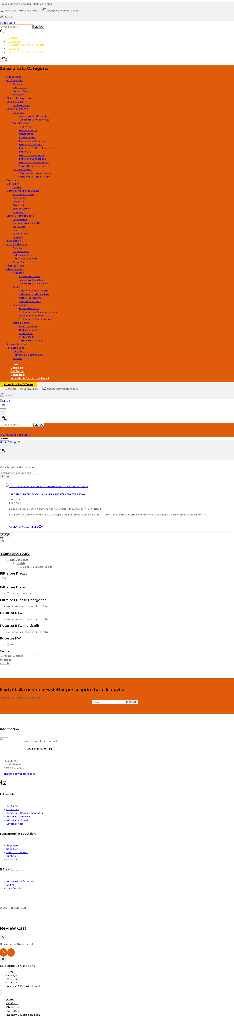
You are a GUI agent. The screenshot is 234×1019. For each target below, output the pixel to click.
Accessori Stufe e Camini (34, 283)
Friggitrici (18, 201)
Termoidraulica (15, 347)
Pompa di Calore (29, 308)
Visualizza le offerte (18, 384)
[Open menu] (3, 412)
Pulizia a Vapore (22, 255)
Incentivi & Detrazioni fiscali (30, 378)
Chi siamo (12, 979)
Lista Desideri (14, 888)
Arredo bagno (14, 76)
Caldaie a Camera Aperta (33, 290)
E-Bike (17, 187)
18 (11, 644)
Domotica (12, 180)
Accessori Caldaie (29, 276)
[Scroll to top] (3, 952)
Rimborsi (11, 856)
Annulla (4, 663)
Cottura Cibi (20, 198)
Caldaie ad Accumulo (31, 297)
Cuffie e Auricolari (23, 91)
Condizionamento (17, 108)
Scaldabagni (20, 305)
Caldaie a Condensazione (34, 294)
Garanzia (11, 859)
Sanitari (17, 358)
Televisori (19, 94)
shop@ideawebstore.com (19, 773)
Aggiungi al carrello (24, 526)
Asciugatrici (20, 219)
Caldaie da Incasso (30, 301)
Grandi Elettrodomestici (20, 215)
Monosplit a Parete (30, 144)
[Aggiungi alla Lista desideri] (7, 483)
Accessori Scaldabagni (32, 280)
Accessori (19, 84)
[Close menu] (1, 992)
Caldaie (17, 287)
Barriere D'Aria (28, 130)
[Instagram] (4, 783)
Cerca (39, 26)
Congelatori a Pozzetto (27, 223)
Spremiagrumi (21, 208)
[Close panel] (3, 959)
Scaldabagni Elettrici (31, 315)
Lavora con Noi (15, 823)
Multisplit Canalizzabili (33, 158)
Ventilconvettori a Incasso (35, 173)
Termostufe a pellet (31, 340)
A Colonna (25, 126)
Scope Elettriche (23, 262)
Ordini (10, 884)
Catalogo (11, 975)
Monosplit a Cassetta (32, 141)
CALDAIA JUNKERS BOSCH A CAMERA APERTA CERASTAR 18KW (47, 494)
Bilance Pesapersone (19, 98)
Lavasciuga (19, 230)
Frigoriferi (19, 226)
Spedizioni (12, 849)
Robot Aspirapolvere (25, 258)
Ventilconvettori (22, 169)
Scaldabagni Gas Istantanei (35, 319)
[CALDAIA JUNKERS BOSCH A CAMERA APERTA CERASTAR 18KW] (47, 486)
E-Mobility (12, 183)
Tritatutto (19, 212)
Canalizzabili (26, 133)
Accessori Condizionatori (34, 116)
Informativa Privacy (18, 816)
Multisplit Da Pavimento (34, 162)
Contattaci (14, 48)
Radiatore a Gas (28, 330)
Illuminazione (14, 240)
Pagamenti (13, 845)
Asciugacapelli (21, 105)
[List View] (7, 477)
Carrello (12, 37)
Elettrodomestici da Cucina (22, 190)
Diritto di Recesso (17, 852)
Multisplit (25, 151)
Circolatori (19, 351)
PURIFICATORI (15, 265)
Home (10, 971)
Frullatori (18, 205)
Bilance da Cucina (23, 194)
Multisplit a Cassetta (31, 155)
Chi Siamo (14, 41)
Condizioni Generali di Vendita (26, 45)
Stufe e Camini (21, 322)
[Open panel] (3, 406)
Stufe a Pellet (27, 337)
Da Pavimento (27, 137)
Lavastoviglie (20, 233)
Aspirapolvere (21, 251)
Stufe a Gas (26, 333)
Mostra (6, 659)
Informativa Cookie (17, 820)
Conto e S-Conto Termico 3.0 (25, 52)
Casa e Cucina (14, 101)
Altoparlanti (20, 87)
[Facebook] (1, 783)
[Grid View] (2, 477)
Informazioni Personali (20, 881)
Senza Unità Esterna (31, 166)
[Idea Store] (7, 22)
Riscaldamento (15, 269)
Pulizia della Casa (16, 244)
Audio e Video (14, 80)
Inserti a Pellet (28, 326)
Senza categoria (16, 344)
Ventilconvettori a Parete (34, 176)
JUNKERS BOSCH (20, 593)
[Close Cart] (3, 937)
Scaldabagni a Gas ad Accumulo (38, 312)
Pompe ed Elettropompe (28, 354)
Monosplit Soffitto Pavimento (37, 148)
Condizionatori (22, 123)
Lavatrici (18, 237)
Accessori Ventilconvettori (35, 119)
